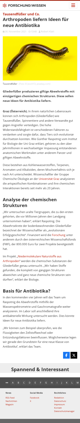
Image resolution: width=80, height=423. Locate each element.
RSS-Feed (10, 397)
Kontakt (58, 407)
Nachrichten (11, 401)
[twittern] (74, 355)
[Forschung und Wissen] (24, 6)
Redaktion (59, 397)
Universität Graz (49, 179)
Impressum (59, 404)
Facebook (34, 397)
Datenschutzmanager (64, 411)
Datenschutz (60, 401)
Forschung (58, 235)
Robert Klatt (47, 31)
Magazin (10, 404)
